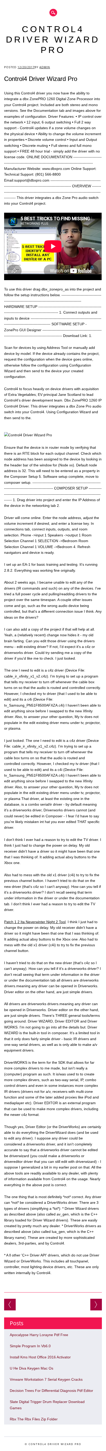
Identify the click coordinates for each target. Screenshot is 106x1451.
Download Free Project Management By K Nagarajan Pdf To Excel (10, 1304)
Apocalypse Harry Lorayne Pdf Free (39, 1335)
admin (44, 67)
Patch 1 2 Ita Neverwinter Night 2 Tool (35, 922)
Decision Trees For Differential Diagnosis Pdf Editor (51, 1390)
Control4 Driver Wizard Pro (53, 39)
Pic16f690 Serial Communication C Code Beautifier (96, 1304)
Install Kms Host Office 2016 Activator (40, 1357)
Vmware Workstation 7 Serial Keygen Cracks (46, 1379)
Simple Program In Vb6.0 (30, 1346)
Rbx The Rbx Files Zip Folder (34, 1419)
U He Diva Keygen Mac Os (31, 1368)
